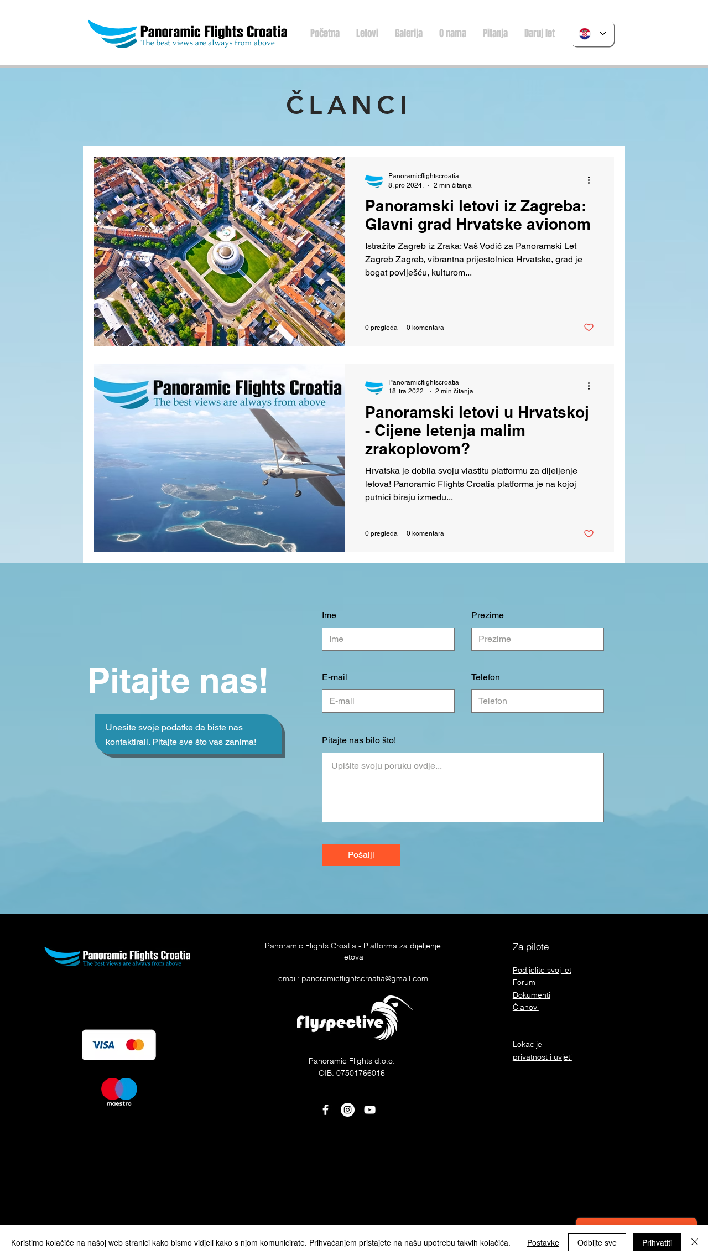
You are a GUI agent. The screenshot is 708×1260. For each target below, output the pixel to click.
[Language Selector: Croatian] (592, 33)
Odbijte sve (597, 1242)
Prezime (487, 615)
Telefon (485, 677)
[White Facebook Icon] (325, 1110)
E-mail (334, 677)
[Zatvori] (694, 1242)
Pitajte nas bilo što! (359, 740)
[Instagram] (348, 1110)
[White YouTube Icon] (370, 1110)
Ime (329, 615)
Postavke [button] (543, 1242)
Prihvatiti (657, 1242)
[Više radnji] (592, 179)
